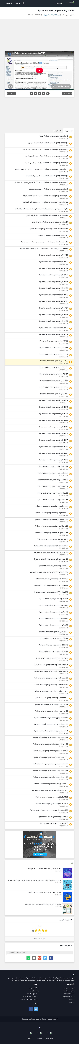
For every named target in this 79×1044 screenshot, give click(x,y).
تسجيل (8, 3)
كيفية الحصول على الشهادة (29, 999)
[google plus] (39, 958)
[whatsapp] (28, 958)
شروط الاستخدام (68, 991)
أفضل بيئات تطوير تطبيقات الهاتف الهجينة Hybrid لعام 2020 (43, 904)
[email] (34, 958)
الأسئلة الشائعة (68, 993)
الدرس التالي (11, 94)
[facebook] (51, 958)
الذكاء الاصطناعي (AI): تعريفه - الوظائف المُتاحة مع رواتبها (44, 868)
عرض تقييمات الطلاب (39, 938)
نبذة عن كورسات (68, 988)
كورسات (50, 1019)
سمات (37, 1019)
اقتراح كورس (33, 988)
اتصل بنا (70, 1002)
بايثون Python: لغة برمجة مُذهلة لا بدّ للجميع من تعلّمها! (44, 892)
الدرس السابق (67, 94)
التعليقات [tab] (57, 130)
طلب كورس (33, 991)
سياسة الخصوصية (68, 996)
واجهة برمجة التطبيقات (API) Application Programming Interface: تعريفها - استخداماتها (34, 880)
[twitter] (45, 958)
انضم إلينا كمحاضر (32, 993)
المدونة (71, 999)
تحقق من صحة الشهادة (30, 996)
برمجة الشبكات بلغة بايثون (51, 15)
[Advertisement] (39, 35)
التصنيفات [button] (58, 3)
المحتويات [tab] (68, 130)
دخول (17, 3)
